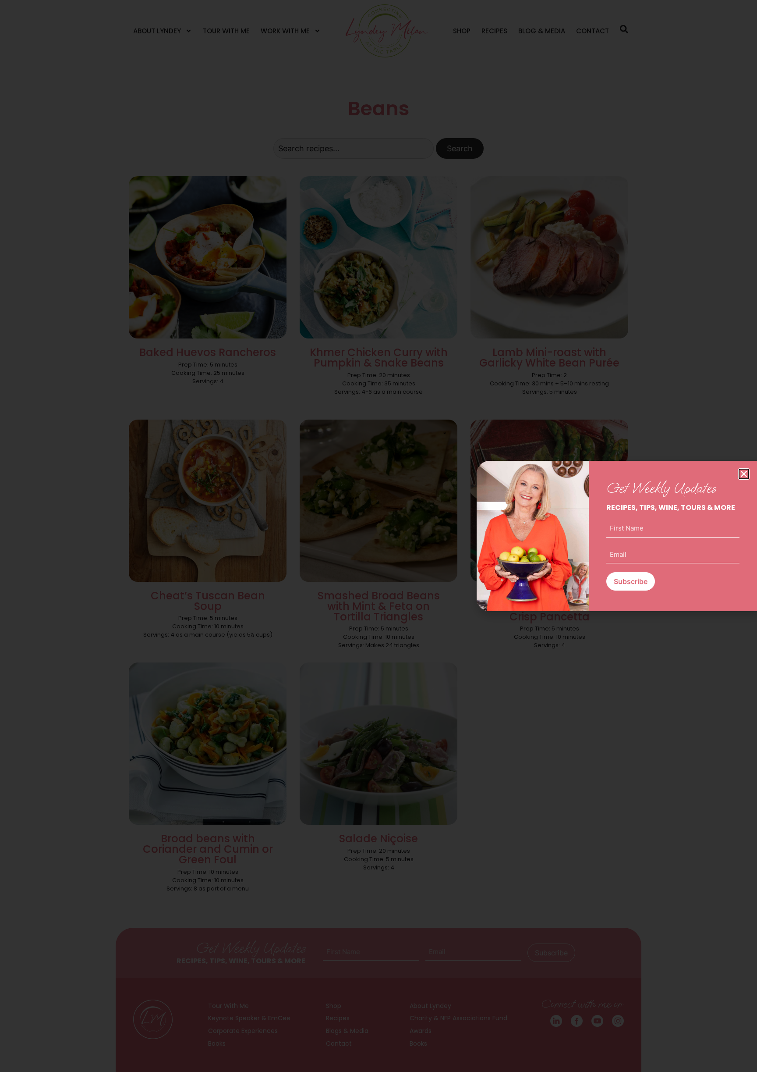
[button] (743, 474)
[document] (378, 536)
